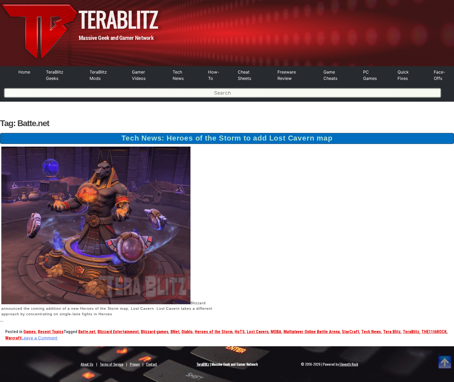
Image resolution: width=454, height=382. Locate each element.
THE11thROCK (434, 331)
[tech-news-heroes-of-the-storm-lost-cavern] (95, 303)
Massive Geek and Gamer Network (116, 38)
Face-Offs (439, 75)
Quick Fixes (403, 75)
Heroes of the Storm (214, 331)
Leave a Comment (39, 337)
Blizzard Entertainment (118, 331)
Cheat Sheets (244, 75)
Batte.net (86, 331)
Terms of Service (111, 364)
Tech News (178, 75)
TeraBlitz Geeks (54, 75)
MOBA (276, 331)
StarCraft (350, 331)
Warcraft (13, 337)
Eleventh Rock (348, 364)
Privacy (135, 364)
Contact (151, 364)
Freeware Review (286, 75)
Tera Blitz (392, 331)
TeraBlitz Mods (98, 75)
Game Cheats (330, 75)
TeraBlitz (411, 331)
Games (29, 331)
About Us (87, 364)
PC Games (370, 75)
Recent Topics (51, 331)
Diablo (187, 331)
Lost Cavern (258, 331)
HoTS (240, 331)
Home (24, 72)
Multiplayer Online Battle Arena (311, 331)
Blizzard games (154, 331)
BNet (175, 331)
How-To (213, 75)
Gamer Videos (139, 75)
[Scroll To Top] (444, 355)
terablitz (118, 19)
